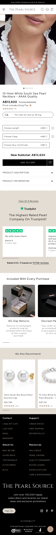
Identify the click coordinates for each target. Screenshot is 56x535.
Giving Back (9, 455)
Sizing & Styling (38, 470)
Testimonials (10, 460)
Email (6, 433)
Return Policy (37, 433)
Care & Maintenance (40, 475)
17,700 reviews (41, 263)
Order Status (36, 424)
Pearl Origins (36, 455)
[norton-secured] (16, 530)
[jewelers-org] (40, 530)
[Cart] (52, 9)
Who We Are (9, 450)
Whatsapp (8, 438)
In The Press (9, 465)
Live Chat (8, 429)
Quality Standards (39, 460)
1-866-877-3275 (10, 424)
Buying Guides (37, 465)
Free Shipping (36, 429)
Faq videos (35, 450)
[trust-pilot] (28, 531)
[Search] (42, 9)
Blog (5, 470)
